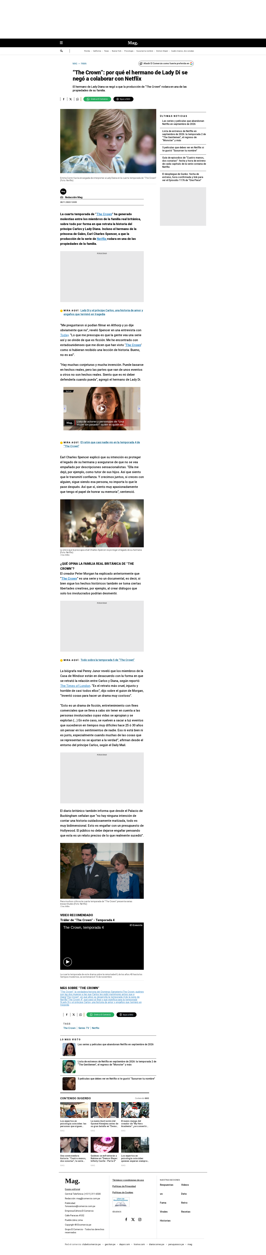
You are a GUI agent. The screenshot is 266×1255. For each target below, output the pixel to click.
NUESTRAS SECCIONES (170, 1180)
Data (184, 1193)
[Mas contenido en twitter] (133, 1219)
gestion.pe (110, 1244)
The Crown (69, 1028)
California (97, 51)
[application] (102, 946)
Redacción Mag (74, 197)
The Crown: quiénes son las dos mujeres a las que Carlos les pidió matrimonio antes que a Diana (102, 994)
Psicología (128, 51)
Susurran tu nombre (144, 51)
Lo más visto (70, 1039)
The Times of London (75, 686)
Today (64, 335)
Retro (184, 1202)
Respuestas (166, 1184)
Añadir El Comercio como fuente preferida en (166, 63)
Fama (163, 1202)
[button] (67, 962)
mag (190, 1244)
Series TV (83, 1028)
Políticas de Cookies (122, 1192)
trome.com (139, 1244)
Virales (164, 1211)
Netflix (95, 1028)
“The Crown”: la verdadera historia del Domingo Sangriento (91, 991)
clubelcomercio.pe (91, 1244)
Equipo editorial (72, 1189)
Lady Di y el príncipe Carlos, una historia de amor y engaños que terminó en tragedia (101, 1003)
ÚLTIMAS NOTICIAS (173, 116)
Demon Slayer (162, 51)
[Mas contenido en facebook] (126, 1219)
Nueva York (116, 51)
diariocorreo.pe (157, 1244)
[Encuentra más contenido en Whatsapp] (77, 99)
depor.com (124, 1244)
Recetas (185, 1211)
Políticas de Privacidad (124, 1186)
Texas (106, 51)
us (161, 1193)
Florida (87, 51)
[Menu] (63, 43)
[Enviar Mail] (62, 197)
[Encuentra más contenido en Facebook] (63, 99)
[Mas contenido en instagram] (139, 1219)
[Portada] (72, 1186)
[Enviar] (61, 51)
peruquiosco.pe (176, 1244)
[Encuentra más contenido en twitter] (70, 99)
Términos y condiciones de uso (128, 1180)
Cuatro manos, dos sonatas (182, 51)
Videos (185, 1184)
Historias (165, 1220)
